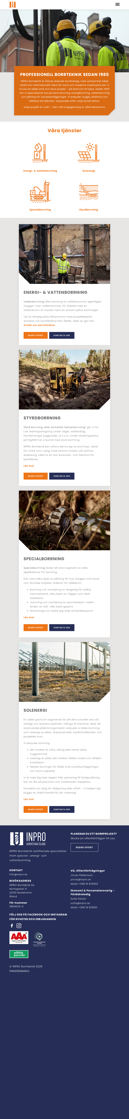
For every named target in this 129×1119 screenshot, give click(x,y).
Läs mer (29, 465)
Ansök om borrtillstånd (39, 325)
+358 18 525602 (88, 883)
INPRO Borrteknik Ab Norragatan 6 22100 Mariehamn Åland (21, 890)
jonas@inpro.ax (81, 879)
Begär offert (35, 335)
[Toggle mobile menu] (117, 5)
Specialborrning (40, 209)
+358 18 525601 (87, 907)
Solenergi (88, 170)
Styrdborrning (88, 209)
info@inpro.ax (18, 874)
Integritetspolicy (19, 970)
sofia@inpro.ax (80, 903)
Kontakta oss (62, 335)
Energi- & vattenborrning (40, 170)
